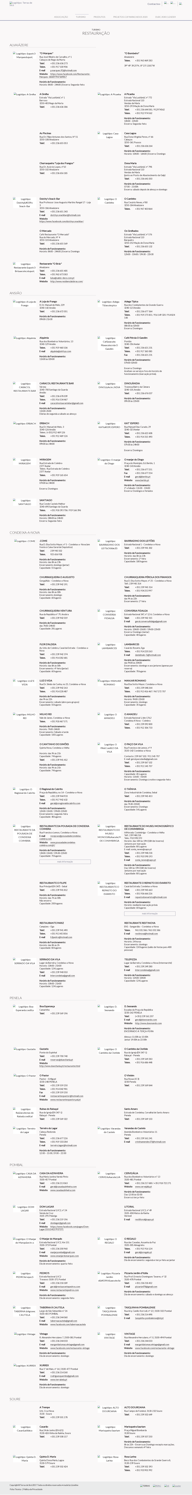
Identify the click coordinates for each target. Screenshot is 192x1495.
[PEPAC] (157, 1486)
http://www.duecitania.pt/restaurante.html (59, 1066)
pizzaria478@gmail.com (146, 1286)
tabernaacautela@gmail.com (63, 1321)
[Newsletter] (166, 2)
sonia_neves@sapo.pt (145, 860)
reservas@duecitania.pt (61, 1059)
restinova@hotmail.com (146, 933)
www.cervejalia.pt (143, 1186)
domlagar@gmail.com (60, 1223)
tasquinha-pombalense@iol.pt (149, 1318)
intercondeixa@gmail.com (62, 975)
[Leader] (176, 1486)
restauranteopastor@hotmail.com (66, 1096)
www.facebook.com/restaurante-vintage (70, 1348)
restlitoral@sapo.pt (144, 1219)
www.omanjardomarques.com (64, 1256)
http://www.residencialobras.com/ (66, 281)
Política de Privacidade (32, 1489)
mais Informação (65, 861)
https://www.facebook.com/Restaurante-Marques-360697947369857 (64, 75)
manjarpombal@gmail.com (62, 1252)
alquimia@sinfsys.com (60, 351)
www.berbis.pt (142, 480)
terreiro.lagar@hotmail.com (63, 1145)
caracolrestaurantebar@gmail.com (66, 403)
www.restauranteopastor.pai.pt (65, 1099)
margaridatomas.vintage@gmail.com (67, 1344)
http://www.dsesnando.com (148, 1023)
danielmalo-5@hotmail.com (148, 655)
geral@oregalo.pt (143, 1252)
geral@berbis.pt (142, 476)
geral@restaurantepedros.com (65, 1286)
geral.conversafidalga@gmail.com (151, 621)
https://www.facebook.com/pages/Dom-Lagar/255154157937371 (64, 1228)
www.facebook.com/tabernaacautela (68, 1324)
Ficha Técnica (15, 1489)
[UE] (166, 1486)
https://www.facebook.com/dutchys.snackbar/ (61, 221)
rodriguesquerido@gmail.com (64, 1376)
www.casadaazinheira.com (62, 1190)
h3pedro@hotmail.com (61, 937)
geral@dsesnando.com (146, 1019)
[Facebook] (173, 2)
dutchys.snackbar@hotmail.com (65, 215)
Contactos (154, 3)
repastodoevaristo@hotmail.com (151, 897)
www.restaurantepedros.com (64, 1290)
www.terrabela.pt (58, 1379)
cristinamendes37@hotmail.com (150, 1141)
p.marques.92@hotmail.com (63, 70)
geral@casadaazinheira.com (63, 1186)
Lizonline (74, 1485)
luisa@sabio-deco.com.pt (62, 278)
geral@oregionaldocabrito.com (65, 803)
